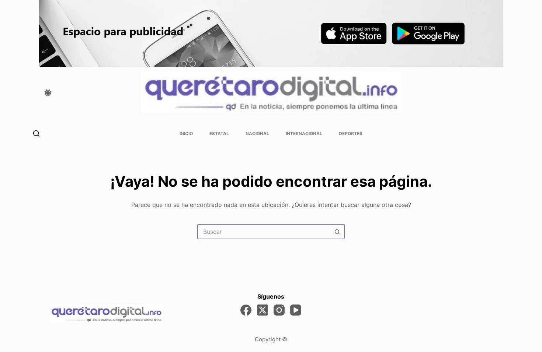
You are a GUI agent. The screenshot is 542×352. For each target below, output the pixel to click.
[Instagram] (279, 310)
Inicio (186, 133)
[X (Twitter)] (262, 310)
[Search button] (337, 231)
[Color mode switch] (48, 92)
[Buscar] (36, 133)
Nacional (257, 133)
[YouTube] (295, 310)
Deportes (350, 133)
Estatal (219, 133)
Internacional (304, 133)
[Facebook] (245, 310)
